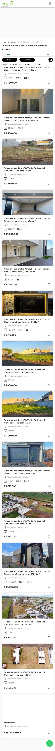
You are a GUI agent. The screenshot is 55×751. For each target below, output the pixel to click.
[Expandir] (48, 54)
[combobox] (27, 54)
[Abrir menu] (49, 3)
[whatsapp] (49, 743)
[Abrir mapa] (50, 60)
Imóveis (13, 42)
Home (4, 42)
